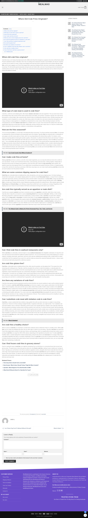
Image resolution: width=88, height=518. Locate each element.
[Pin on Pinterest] (37, 375)
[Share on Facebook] (29, 375)
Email (25, 451)
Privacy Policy (6, 477)
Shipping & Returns (7, 479)
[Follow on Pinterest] (62, 491)
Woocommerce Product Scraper (77, 487)
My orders (5, 499)
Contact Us (5, 491)
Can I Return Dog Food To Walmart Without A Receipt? (17, 428)
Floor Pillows (5, 14)
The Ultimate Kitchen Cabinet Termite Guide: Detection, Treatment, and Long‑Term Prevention (78, 54)
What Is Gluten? (58, 428)
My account (5, 497)
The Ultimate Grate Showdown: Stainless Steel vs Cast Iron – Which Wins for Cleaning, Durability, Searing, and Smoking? (78, 47)
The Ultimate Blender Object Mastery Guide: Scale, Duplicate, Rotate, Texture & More (79, 24)
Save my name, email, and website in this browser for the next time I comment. (24, 457)
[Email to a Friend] (34, 375)
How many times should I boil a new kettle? (15, 362)
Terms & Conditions (7, 482)
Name (5, 451)
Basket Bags (31, 14)
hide (10, 28)
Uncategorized (33, 414)
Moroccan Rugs (14, 14)
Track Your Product (7, 485)
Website (46, 451)
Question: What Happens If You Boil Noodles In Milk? (17, 367)
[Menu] (2, 7)
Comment (6, 439)
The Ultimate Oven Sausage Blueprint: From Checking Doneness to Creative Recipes (79, 39)
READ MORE (21, 0)
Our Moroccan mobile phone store (61, 485)
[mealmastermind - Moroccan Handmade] (44, 7)
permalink (44, 414)
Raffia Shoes (23, 14)
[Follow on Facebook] (58, 491)
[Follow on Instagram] (78, 1)
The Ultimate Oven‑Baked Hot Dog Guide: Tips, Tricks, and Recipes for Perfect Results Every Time (78, 32)
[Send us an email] (79, 1)
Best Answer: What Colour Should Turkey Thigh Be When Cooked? (21, 365)
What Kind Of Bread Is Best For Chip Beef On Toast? (17, 370)
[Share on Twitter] (31, 375)
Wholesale (5, 488)
